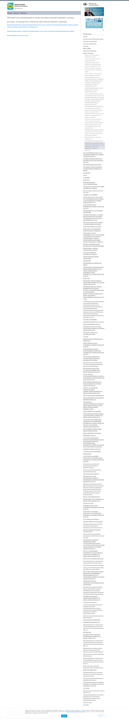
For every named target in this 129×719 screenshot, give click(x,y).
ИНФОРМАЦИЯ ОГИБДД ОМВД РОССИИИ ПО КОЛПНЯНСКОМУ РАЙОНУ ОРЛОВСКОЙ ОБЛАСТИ (91, 370)
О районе (85, 36)
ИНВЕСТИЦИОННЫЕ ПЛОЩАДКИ (92, 433)
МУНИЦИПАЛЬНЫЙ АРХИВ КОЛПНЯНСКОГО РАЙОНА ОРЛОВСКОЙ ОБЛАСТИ (93, 507)
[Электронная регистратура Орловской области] (94, 28)
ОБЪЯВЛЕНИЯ (87, 260)
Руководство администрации (90, 41)
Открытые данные (87, 702)
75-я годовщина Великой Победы (91, 519)
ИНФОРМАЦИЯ (87, 454)
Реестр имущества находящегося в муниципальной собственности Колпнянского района (91, 465)
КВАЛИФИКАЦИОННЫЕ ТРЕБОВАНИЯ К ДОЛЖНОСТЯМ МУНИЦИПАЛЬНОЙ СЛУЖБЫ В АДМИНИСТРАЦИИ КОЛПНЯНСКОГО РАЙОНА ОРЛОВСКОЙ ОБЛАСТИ (94, 101)
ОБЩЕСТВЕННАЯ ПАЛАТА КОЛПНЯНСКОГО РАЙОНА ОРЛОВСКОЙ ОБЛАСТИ (93, 345)
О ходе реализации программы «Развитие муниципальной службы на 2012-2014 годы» (94, 94)
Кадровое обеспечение (88, 53)
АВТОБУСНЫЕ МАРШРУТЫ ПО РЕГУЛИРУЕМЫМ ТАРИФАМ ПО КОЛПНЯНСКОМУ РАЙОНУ (91, 358)
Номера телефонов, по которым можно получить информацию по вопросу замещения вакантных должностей (93, 75)
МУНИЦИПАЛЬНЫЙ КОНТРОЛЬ (91, 622)
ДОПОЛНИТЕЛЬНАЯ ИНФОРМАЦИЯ (94, 141)
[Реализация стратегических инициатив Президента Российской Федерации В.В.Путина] (94, 15)
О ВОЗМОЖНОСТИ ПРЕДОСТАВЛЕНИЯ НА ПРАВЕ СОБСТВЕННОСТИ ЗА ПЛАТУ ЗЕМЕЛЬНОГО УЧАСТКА (93, 684)
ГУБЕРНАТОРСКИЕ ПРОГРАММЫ (92, 451)
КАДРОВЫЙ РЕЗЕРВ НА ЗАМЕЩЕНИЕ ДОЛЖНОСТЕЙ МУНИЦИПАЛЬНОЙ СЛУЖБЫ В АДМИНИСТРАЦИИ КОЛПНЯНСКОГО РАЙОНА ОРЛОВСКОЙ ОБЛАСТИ (94, 83)
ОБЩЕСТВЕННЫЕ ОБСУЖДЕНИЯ (92, 411)
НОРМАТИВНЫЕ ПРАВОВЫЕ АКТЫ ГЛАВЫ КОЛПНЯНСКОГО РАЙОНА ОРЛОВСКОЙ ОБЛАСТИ (92, 383)
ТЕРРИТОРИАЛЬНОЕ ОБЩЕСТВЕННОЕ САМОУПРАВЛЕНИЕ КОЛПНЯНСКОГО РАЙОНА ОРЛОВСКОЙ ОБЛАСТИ (93, 415)
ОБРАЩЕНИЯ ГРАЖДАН (89, 435)
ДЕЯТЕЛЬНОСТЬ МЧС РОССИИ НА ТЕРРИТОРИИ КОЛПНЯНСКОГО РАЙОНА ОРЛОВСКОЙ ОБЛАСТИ (93, 328)
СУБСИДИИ (86, 688)
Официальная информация (89, 50)
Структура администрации (89, 43)
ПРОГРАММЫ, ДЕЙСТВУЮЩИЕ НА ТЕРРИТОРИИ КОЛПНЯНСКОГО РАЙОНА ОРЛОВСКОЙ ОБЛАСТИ (93, 282)
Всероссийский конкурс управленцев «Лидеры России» (93, 138)
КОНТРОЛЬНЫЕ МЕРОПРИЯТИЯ (91, 620)
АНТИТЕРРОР (86, 173)
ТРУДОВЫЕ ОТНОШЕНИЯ (90, 319)
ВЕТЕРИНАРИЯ (87, 632)
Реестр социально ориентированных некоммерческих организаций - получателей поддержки (93, 535)
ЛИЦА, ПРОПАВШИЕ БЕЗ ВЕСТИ (91, 324)
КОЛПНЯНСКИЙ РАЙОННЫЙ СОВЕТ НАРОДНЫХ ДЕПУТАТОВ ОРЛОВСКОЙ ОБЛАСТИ (93, 160)
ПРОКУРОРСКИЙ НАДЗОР (90, 670)
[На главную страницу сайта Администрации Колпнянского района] (44, 6)
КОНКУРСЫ (86, 180)
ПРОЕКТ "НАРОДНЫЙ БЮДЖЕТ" (91, 497)
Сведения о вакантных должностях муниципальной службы (92, 59)
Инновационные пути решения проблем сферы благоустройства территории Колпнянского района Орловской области (93, 650)
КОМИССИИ (86, 278)
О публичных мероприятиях (90, 602)
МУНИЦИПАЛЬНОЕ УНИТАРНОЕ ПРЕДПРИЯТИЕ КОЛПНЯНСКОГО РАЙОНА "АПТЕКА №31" (92, 636)
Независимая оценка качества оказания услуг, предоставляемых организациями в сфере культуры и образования (93, 364)
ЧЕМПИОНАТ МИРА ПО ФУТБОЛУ (92, 449)
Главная (10, 13)
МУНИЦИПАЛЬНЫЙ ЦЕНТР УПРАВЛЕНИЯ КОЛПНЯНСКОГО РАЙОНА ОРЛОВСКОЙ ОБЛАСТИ (91, 598)
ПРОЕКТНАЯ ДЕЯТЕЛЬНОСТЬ (91, 474)
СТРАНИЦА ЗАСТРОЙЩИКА (90, 194)
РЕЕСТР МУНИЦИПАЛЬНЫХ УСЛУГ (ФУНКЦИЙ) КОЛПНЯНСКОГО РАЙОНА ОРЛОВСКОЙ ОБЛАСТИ (93, 154)
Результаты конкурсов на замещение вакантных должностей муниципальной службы (93, 70)
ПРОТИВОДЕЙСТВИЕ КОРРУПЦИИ (92, 164)
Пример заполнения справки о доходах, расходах (18, 35)
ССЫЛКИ (85, 336)
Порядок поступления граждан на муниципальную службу (92, 55)
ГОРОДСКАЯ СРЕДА (88, 503)
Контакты (23, 13)
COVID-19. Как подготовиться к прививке (93, 565)
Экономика (86, 46)
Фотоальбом (86, 704)
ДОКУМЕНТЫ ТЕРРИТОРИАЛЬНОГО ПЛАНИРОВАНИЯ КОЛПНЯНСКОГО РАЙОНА (92, 168)
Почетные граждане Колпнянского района (93, 39)
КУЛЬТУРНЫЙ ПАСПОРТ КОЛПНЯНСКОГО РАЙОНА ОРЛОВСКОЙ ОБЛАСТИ (93, 206)
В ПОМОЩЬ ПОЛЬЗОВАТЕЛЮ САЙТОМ (93, 322)
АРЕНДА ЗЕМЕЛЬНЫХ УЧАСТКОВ (92, 226)
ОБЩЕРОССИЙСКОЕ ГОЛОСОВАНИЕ (93, 521)
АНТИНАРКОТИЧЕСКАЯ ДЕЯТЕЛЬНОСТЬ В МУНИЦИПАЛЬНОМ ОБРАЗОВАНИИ (93, 583)
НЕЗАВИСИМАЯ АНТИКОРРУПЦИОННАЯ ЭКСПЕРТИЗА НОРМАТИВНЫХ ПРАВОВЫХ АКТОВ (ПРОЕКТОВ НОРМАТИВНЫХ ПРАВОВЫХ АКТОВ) (93, 405)
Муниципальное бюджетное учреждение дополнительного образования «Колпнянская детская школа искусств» (92, 525)
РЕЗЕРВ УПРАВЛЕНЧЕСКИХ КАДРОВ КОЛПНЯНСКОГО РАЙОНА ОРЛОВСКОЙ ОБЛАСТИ (94, 90)
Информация (87, 150)
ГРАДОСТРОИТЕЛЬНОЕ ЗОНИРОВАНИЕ (93, 395)
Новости (16, 13)
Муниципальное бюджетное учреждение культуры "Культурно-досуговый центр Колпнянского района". (92, 674)
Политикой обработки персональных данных (76, 711)
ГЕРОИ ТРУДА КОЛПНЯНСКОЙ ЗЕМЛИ (93, 558)
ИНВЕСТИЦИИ (87, 48)
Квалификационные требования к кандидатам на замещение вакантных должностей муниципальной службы (93, 64)
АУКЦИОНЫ (86, 177)
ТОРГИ (85, 175)
